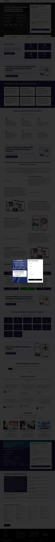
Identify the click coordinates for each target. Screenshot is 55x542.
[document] (27, 271)
